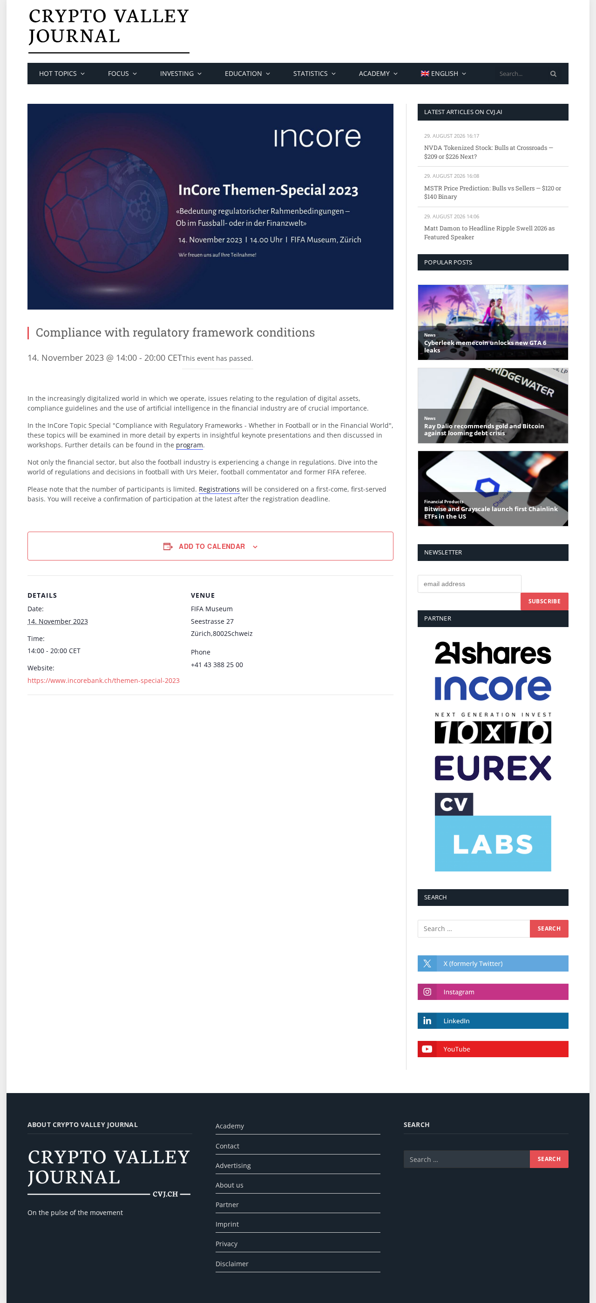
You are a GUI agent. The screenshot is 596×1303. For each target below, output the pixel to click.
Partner (227, 1204)
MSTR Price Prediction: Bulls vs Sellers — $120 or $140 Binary (492, 192)
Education (243, 73)
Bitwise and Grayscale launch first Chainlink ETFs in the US (491, 513)
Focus (118, 73)
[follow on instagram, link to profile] (493, 992)
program (189, 444)
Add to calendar (212, 546)
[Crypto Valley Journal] (108, 31)
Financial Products (443, 502)
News (429, 335)
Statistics (310, 73)
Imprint (227, 1224)
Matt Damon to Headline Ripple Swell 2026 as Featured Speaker (489, 232)
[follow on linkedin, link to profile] (493, 1021)
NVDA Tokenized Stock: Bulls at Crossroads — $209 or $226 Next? (488, 152)
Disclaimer (232, 1263)
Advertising (233, 1165)
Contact (227, 1145)
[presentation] (553, 73)
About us (230, 1185)
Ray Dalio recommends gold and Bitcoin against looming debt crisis (484, 430)
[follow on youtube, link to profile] (493, 1049)
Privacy (226, 1243)
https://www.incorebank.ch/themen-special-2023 (103, 680)
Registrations (219, 489)
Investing (177, 73)
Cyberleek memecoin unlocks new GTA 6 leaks (485, 346)
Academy (374, 73)
